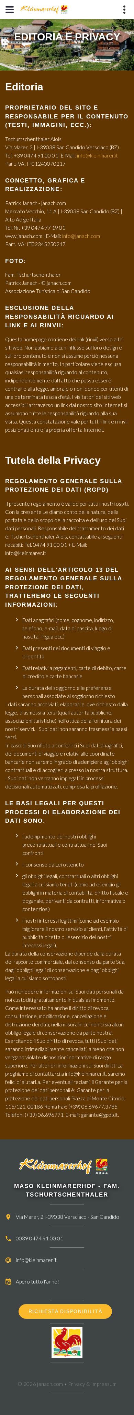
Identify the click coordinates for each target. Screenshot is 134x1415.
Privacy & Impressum (92, 1384)
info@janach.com (81, 236)
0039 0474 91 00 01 (39, 1238)
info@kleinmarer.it (97, 155)
